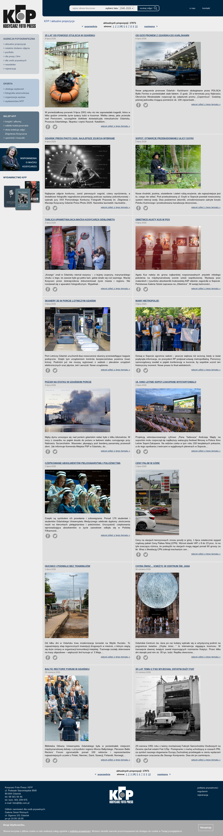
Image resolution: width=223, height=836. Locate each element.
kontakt (206, 8)
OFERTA (8, 83)
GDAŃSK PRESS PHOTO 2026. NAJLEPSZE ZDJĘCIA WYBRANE (80, 138)
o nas (192, 8)
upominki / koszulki (15, 138)
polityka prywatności (207, 787)
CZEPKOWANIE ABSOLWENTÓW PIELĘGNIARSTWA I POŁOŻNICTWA (82, 463)
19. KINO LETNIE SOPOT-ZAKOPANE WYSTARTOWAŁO (165, 382)
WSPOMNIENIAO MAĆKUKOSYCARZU (28, 162)
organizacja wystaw (15, 97)
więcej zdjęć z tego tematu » (115, 126)
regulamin (202, 791)
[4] (121, 26)
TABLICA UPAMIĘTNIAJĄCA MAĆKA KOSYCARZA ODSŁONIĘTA (80, 219)
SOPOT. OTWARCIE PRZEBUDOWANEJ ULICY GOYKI (164, 138)
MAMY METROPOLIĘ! (147, 300)
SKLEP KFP (9, 116)
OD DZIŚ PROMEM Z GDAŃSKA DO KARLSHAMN (162, 35)
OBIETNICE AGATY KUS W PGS (152, 219)
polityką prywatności (80, 831)
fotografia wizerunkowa (17, 93)
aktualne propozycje (15, 44)
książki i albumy (13, 121)
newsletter (10, 64)
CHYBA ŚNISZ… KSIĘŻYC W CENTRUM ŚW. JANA (162, 566)
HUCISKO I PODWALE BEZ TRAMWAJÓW (67, 566)
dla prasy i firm (12, 56)
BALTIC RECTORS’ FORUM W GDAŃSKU (67, 669)
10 (136, 26)
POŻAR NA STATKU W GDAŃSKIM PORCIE (68, 382)
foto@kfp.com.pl (21, 803)
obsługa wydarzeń (14, 89)
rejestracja (10, 68)
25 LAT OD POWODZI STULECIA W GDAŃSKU (70, 35)
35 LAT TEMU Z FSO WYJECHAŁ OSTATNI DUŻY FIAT (164, 669)
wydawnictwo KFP (14, 101)
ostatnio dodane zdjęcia (17, 48)
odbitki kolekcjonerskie (16, 125)
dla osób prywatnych (15, 60)
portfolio (9, 52)
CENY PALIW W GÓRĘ (147, 463)
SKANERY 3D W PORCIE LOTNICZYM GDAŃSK (70, 300)
